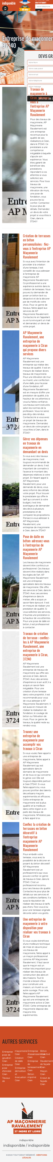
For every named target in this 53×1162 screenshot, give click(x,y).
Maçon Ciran (43, 1073)
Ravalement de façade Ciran (45, 1064)
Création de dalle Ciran (19, 1061)
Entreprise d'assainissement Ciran (33, 1054)
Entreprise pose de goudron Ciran (7, 1056)
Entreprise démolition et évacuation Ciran (20, 1074)
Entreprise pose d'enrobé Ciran (7, 1070)
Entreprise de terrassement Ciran (33, 1066)
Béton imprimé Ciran (32, 1077)
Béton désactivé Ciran (45, 1054)
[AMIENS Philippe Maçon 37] (26, 1118)
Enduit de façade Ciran (45, 1081)
